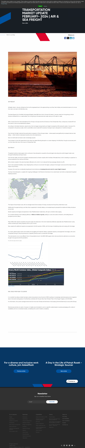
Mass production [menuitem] (12, 426)
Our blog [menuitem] (64, 416)
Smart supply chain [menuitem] (13, 431)
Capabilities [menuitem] (39, 414)
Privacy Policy (4, 3)
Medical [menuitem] (24, 430)
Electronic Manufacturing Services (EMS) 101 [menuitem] (54, 419)
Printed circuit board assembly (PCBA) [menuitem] (40, 419)
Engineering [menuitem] (11, 418)
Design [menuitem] (10, 416)
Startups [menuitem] (37, 432)
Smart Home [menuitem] (25, 432)
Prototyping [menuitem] (11, 422)
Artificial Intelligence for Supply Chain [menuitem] (41, 428)
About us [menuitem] (64, 414)
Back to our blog (11, 34)
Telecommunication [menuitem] (27, 436)
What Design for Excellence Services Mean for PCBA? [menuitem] (55, 422)
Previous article (21, 371)
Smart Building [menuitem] (26, 434)
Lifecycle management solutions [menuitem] (14, 429)
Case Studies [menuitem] (52, 416)
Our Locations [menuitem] (65, 420)
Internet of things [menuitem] (26, 428)
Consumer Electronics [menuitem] (27, 420)
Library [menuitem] (51, 414)
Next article (64, 371)
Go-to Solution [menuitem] (13, 414)
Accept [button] (40, 6)
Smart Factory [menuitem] (39, 430)
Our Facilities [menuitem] (65, 418)
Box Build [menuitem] (38, 421)
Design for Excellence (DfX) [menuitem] (41, 416)
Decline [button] (45, 6)
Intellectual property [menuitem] (13, 420)
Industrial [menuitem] (24, 426)
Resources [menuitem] (51, 427)
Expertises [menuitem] (25, 414)
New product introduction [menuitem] (14, 424)
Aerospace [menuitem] (25, 416)
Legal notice (12, 445)
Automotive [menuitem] (25, 418)
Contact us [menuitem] (65, 424)
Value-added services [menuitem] (40, 425)
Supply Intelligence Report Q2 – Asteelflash (19, 447)
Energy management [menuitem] (27, 424)
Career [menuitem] (64, 422)
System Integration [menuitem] (40, 423)
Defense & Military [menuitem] (26, 422)
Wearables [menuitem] (25, 437)
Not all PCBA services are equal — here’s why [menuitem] (54, 425)
